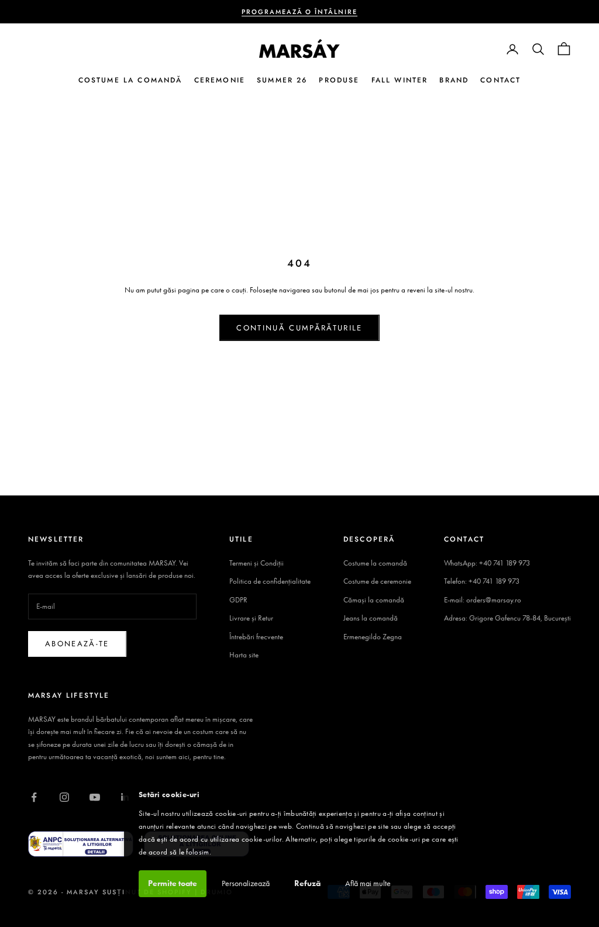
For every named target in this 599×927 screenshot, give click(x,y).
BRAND (454, 80)
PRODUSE (339, 80)
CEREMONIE (219, 80)
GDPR (238, 599)
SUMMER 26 (282, 80)
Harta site (244, 654)
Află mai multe (368, 883)
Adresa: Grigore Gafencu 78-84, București (507, 618)
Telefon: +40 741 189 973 (481, 581)
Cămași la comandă (373, 599)
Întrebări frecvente (256, 636)
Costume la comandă (375, 563)
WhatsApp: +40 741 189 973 (487, 563)
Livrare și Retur (251, 618)
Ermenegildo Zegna (372, 636)
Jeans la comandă (370, 618)
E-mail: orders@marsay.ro (482, 599)
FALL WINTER (399, 80)
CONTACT (500, 80)
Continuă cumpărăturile (299, 327)
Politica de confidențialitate (270, 581)
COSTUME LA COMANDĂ (130, 80)
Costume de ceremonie (377, 581)
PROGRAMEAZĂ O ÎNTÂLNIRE (300, 11)
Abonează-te (77, 643)
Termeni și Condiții (256, 563)
